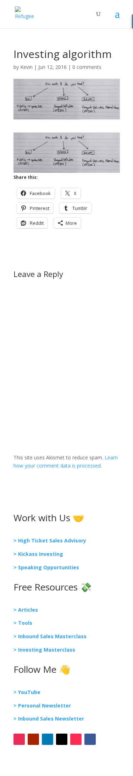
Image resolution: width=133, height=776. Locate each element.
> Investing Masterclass (44, 649)
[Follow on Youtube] (33, 739)
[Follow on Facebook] (90, 739)
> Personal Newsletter (42, 705)
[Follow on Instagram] (19, 739)
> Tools (22, 622)
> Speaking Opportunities (46, 567)
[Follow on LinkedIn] (47, 739)
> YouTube (26, 692)
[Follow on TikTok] (76, 739)
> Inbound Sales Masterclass (50, 636)
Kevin (26, 67)
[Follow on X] (61, 739)
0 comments (86, 67)
